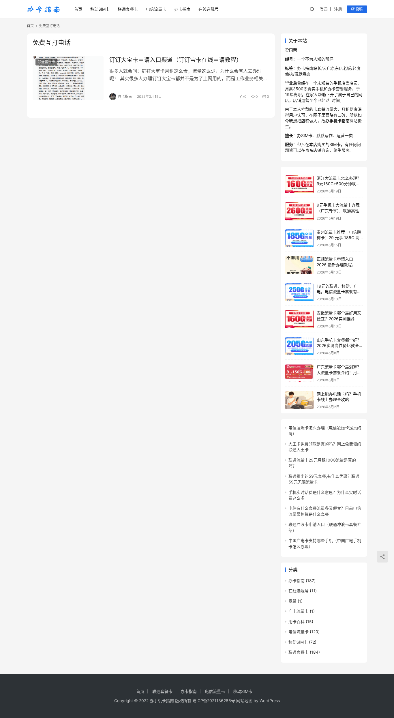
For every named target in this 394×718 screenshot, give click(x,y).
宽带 (292, 601)
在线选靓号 (208, 9)
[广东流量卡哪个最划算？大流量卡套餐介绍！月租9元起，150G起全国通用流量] (299, 373)
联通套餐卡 (128, 9)
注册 (338, 9)
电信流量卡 (156, 9)
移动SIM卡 (100, 9)
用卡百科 (296, 621)
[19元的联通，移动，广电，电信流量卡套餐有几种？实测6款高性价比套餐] (299, 292)
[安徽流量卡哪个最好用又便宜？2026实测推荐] (299, 319)
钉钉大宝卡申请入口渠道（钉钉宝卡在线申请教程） (175, 60)
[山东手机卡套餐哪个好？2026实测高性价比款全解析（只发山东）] (299, 346)
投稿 (359, 9)
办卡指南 (182, 9)
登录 (324, 9)
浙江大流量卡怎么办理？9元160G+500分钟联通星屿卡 (339, 184)
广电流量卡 (298, 611)
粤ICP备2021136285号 (213, 700)
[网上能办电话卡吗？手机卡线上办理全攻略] (299, 400)
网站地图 (244, 700)
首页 (78, 9)
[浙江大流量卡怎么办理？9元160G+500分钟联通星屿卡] (299, 184)
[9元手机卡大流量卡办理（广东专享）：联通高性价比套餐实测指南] (299, 211)
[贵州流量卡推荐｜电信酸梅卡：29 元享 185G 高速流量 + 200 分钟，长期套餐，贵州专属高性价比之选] (299, 238)
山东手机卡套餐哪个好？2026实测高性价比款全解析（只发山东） (340, 346)
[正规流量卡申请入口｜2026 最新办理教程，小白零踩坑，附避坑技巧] (299, 265)
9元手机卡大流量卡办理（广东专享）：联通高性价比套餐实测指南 (338, 211)
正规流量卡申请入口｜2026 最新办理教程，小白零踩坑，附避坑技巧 (338, 264)
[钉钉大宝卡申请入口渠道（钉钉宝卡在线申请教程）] (68, 78)
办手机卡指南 (162, 700)
